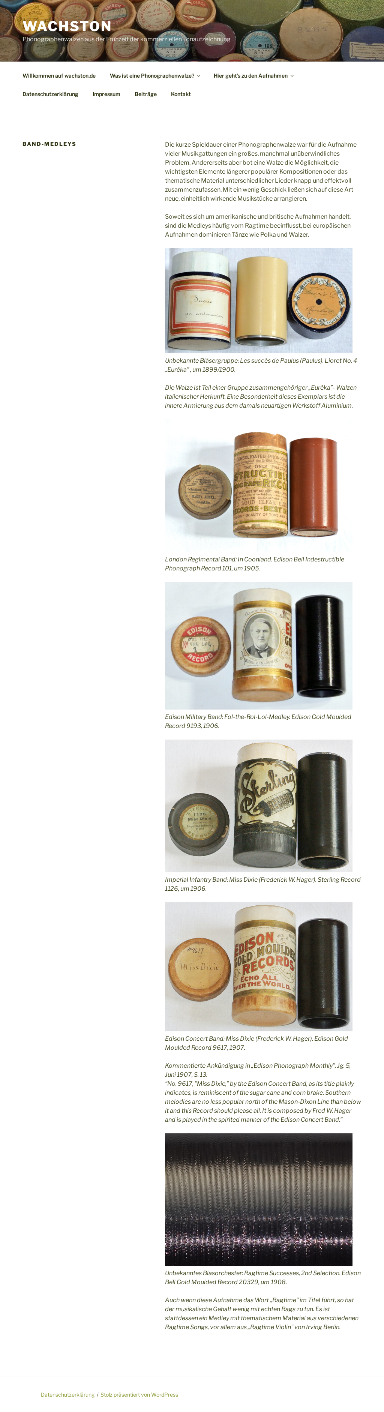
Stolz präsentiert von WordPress (139, 1394)
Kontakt (181, 94)
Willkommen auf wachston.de (59, 75)
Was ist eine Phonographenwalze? (152, 75)
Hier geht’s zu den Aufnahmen (251, 75)
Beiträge (146, 94)
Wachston (67, 26)
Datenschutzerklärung (50, 94)
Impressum (106, 94)
